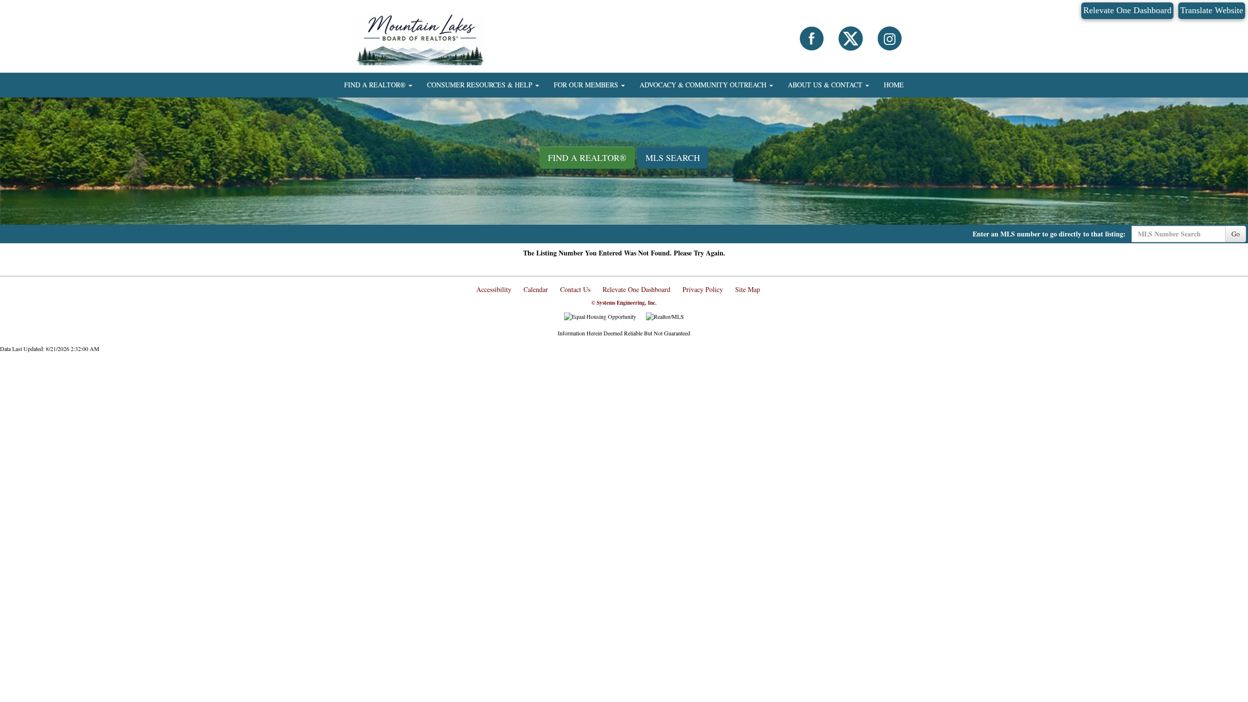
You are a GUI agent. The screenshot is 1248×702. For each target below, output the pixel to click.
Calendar (536, 289)
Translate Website (1211, 10)
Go (1235, 233)
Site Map (747, 289)
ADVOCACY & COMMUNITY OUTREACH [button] (704, 84)
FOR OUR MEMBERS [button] (587, 84)
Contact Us (575, 289)
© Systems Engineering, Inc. (624, 303)
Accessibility (493, 289)
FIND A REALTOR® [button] (376, 84)
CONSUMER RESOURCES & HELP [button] (480, 84)
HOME (894, 84)
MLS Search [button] (672, 157)
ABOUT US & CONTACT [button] (826, 84)
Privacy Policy (702, 289)
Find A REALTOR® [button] (587, 157)
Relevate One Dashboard (1127, 10)
